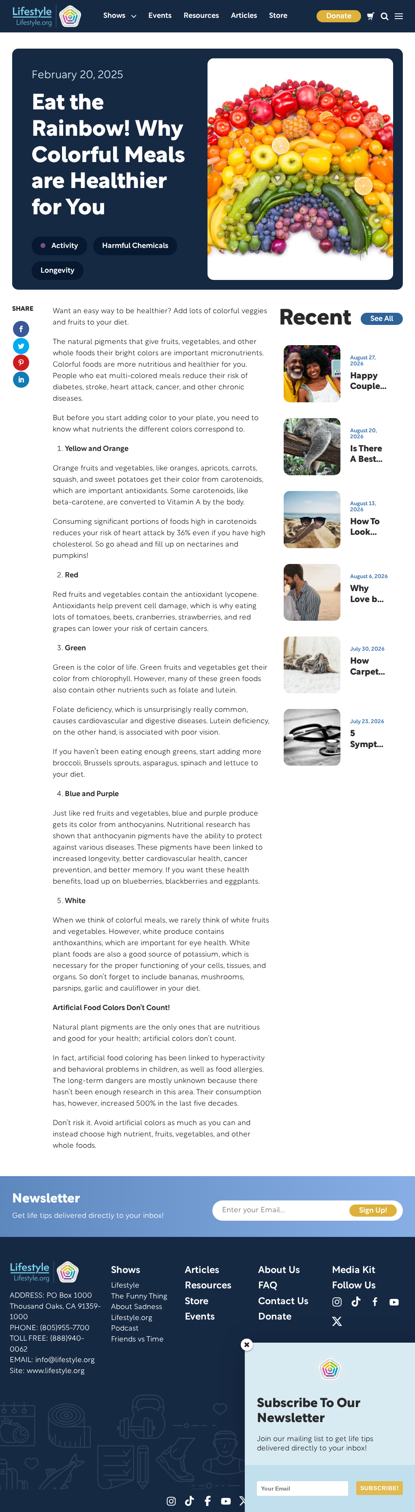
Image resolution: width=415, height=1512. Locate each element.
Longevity (58, 270)
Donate (338, 16)
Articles (244, 16)
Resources (201, 16)
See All (381, 319)
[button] (385, 16)
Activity (64, 246)
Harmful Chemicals (135, 246)
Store (278, 16)
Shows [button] (114, 16)
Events (159, 16)
